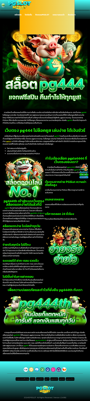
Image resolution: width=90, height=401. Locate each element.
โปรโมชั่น (28, 14)
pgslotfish (40, 379)
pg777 (47, 379)
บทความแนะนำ (59, 14)
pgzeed (62, 379)
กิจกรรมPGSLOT (42, 14)
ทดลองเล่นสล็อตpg (22, 379)
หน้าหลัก (18, 14)
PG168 (32, 379)
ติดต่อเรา (72, 14)
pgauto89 (54, 379)
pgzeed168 (70, 379)
